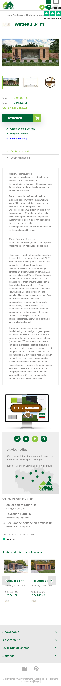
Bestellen (14, 118)
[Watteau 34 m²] (10, 82)
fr (56, 1)
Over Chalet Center (15, 648)
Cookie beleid (40, 679)
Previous (6, 580)
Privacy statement (24, 679)
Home (7, 15)
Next (52, 580)
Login (36, 681)
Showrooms (10, 632)
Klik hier (11, 465)
